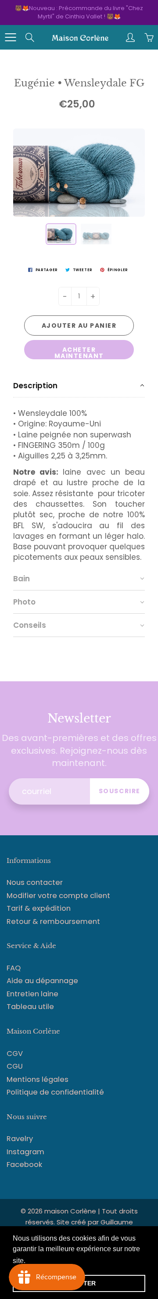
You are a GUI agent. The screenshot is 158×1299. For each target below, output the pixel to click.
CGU (15, 1066)
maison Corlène (71, 1211)
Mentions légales (37, 1079)
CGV (15, 1054)
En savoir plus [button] (51, 1260)
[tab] (79, 385)
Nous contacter (35, 882)
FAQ (14, 968)
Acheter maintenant (79, 352)
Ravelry (20, 1139)
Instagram (25, 1152)
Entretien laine (32, 994)
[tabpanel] (79, 482)
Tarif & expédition (39, 908)
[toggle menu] (10, 37)
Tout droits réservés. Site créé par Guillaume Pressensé (81, 1222)
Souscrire (119, 791)
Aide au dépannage (42, 981)
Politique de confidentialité (55, 1092)
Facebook (24, 1164)
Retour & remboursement (53, 921)
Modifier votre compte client (58, 896)
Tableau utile (30, 1007)
